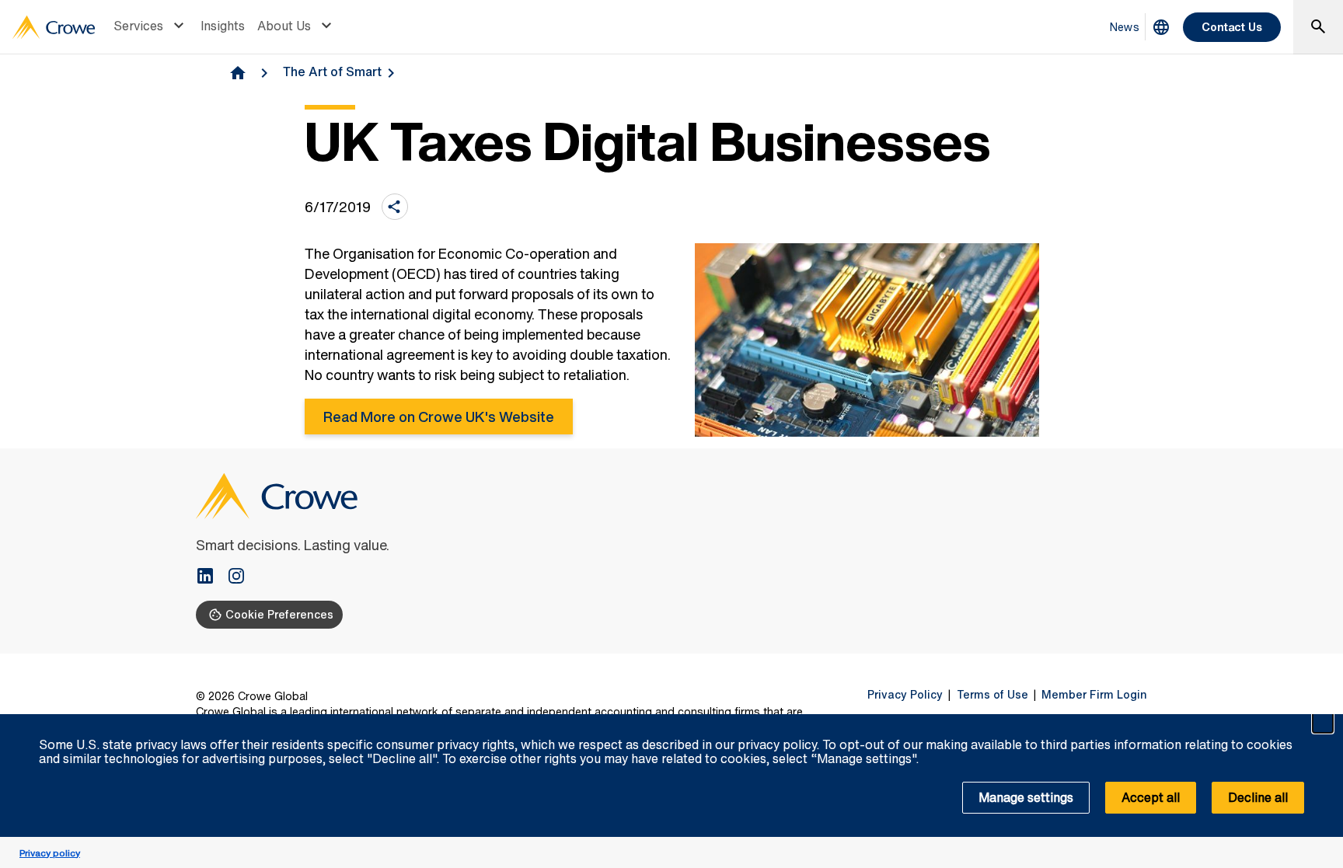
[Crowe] (53, 27)
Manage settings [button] (1025, 797)
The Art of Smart (332, 71)
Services (138, 25)
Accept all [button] (1150, 797)
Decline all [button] (1258, 797)
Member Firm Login (1094, 694)
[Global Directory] (1161, 27)
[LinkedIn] (211, 577)
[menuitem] (150, 27)
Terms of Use (992, 694)
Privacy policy (49, 852)
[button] (1323, 723)
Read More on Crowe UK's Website (438, 416)
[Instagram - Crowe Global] (236, 577)
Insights (223, 25)
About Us (284, 25)
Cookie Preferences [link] (279, 614)
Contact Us (1232, 27)
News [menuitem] (1124, 27)
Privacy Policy (905, 694)
